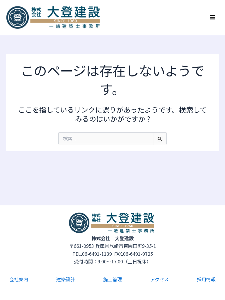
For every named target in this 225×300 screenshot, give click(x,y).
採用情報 (206, 279)
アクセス (159, 279)
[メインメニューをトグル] (212, 17)
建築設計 (65, 279)
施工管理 (112, 279)
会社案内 (18, 279)
